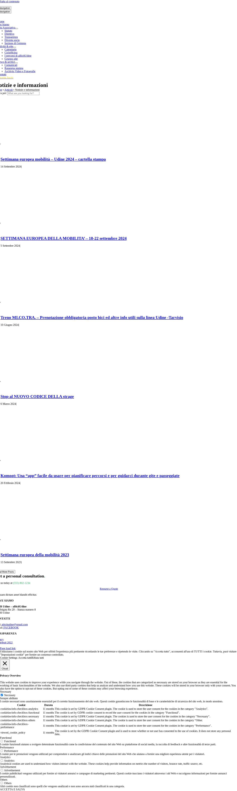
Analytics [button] (5, 757)
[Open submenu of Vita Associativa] (16, 28)
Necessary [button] (5, 691)
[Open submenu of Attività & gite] (14, 47)
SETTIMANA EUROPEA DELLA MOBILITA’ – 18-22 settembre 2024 (64, 238)
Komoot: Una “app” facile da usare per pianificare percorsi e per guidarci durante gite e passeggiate (90, 475)
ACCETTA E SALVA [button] (12, 789)
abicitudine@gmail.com (14, 624)
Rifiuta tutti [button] (37, 657)
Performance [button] (7, 747)
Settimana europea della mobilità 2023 (35, 555)
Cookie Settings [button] (8, 657)
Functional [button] (6, 737)
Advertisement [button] (8, 766)
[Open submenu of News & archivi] (16, 62)
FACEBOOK (11, 627)
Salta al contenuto (9, 1)
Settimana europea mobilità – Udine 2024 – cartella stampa (53, 159)
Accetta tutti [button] (24, 657)
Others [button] (3, 779)
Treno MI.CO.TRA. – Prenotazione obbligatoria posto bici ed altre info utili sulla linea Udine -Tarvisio (92, 317)
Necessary (9, 695)
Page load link (8, 648)
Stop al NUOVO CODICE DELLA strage (37, 396)
